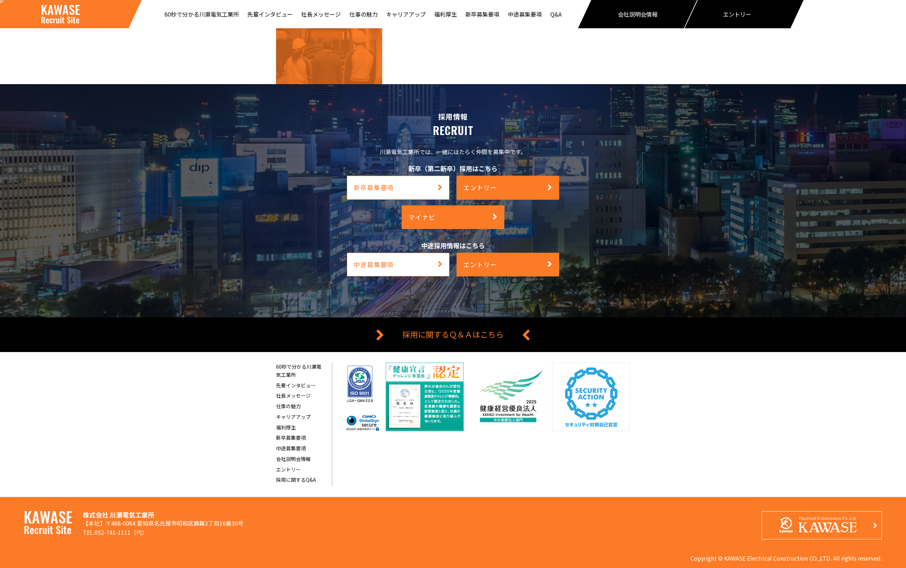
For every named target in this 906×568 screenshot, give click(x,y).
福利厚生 (286, 427)
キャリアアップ (293, 416)
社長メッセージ (293, 395)
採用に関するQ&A (296, 479)
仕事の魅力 (288, 406)
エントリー (288, 469)
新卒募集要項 (291, 437)
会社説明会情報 (293, 458)
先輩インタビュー (296, 385)
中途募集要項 (291, 448)
